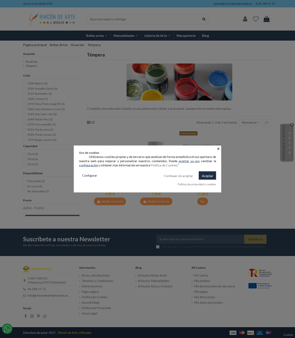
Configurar (89, 175)
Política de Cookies (164, 165)
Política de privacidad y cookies (197, 184)
